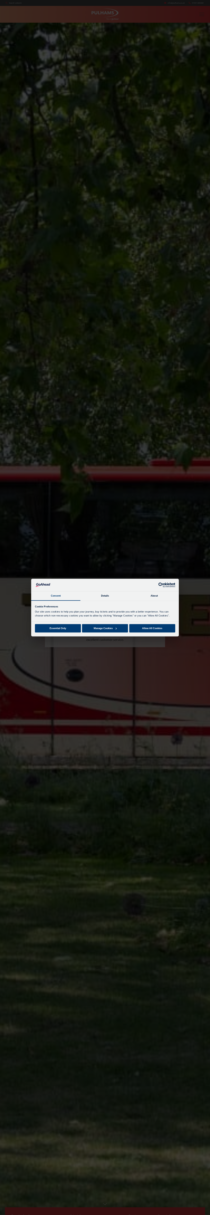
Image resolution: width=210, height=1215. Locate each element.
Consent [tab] (56, 595)
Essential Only (58, 628)
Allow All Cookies (152, 628)
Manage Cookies (103, 628)
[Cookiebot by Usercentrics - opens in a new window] (161, 584)
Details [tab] (105, 595)
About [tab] (154, 595)
